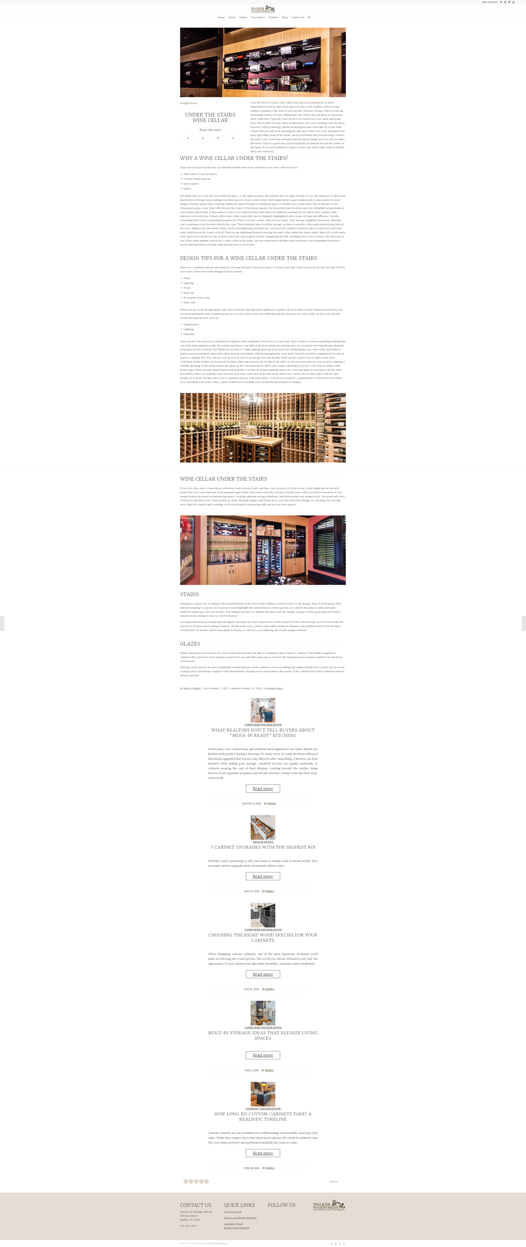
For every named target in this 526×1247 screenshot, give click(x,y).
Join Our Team (232, 1211)
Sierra (272, 803)
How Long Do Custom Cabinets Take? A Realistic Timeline (263, 1116)
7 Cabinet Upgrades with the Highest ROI (263, 847)
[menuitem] (221, 17)
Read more (263, 788)
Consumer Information (263, 725)
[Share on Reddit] (232, 138)
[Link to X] (513, 2)
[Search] (308, 17)
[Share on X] (202, 138)
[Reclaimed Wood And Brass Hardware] (524, 623)
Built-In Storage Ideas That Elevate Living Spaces (263, 1035)
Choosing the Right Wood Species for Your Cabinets (263, 937)
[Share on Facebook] (187, 138)
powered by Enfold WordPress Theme (214, 1243)
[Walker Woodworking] (263, 9)
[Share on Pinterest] (217, 138)
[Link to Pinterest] (509, 2)
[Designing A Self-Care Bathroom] (2, 623)
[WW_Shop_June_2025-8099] (263, 710)
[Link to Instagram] (505, 2)
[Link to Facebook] (501, 2)
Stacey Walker (192, 688)
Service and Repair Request (240, 1217)
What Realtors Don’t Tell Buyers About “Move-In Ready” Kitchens (263, 732)
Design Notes (275, 688)
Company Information (263, 1108)
